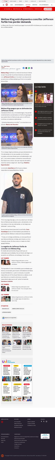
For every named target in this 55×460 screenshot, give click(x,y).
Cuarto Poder (31, 423)
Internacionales (18, 425)
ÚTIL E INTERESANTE (43, 4)
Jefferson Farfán (9, 77)
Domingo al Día (32, 425)
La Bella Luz (33, 1)
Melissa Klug (5, 72)
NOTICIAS (28, 4)
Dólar (26, 1)
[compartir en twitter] (26, 68)
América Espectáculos (18, 308)
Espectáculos (18, 423)
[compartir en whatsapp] (29, 68)
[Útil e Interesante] (17, 361)
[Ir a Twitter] (44, 421)
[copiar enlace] (32, 68)
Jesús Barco (11, 168)
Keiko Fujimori (13, 1)
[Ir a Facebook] (42, 421)
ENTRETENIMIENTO (19, 4)
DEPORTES (34, 4)
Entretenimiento (5, 436)
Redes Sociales (18, 427)
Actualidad (17, 421)
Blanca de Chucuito (12, 124)
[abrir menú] (4, 5)
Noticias (3, 438)
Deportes (3, 440)
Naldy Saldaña (42, 1)
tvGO (11, 4)
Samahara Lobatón (7, 281)
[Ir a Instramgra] (47, 421)
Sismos (20, 1)
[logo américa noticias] (7, 5)
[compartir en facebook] (24, 68)
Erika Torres (7, 66)
